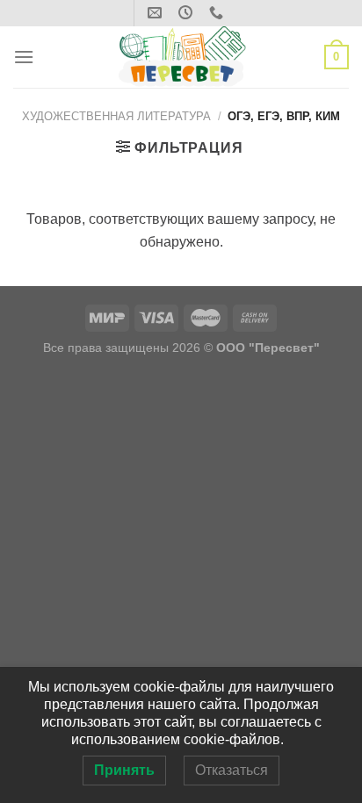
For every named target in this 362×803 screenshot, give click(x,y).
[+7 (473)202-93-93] (218, 12)
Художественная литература (116, 116)
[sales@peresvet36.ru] (157, 12)
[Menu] (23, 56)
